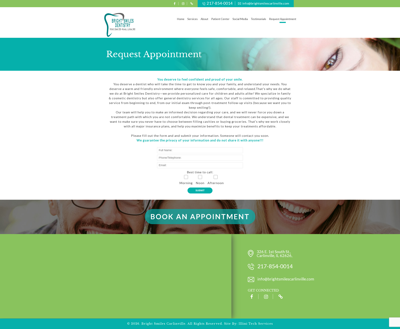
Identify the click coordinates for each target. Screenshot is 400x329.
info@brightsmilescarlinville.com (265, 3)
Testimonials (258, 19)
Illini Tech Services (256, 323)
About (204, 19)
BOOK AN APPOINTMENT (200, 216)
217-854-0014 (220, 3)
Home (180, 19)
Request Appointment (282, 19)
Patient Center (220, 19)
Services (192, 19)
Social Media (240, 19)
